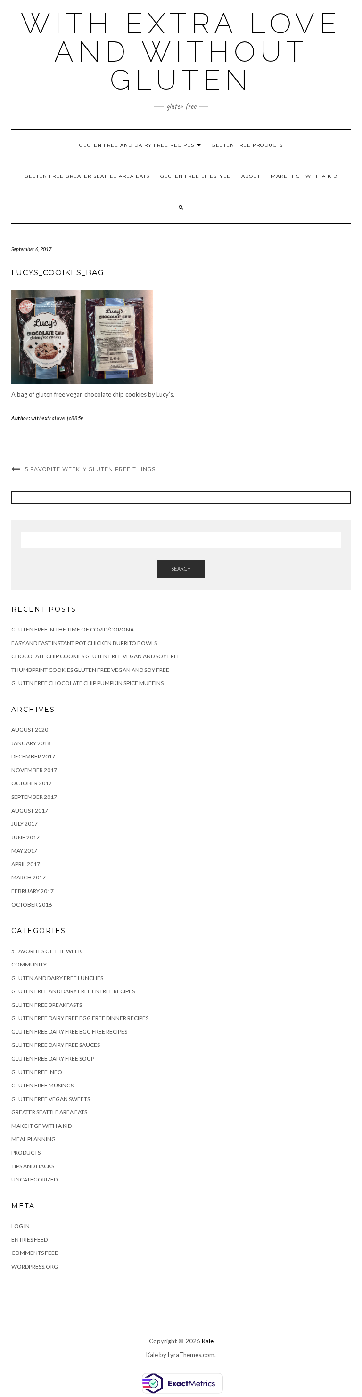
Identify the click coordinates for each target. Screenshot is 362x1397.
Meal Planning (33, 1138)
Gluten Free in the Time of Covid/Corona (72, 629)
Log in (20, 1225)
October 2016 (31, 904)
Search (181, 569)
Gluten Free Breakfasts (46, 1004)
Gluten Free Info (36, 1072)
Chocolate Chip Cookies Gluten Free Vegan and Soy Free (96, 656)
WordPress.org (34, 1266)
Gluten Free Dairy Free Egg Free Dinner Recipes (79, 1018)
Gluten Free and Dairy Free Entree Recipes (73, 991)
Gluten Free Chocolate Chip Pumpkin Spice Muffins (87, 683)
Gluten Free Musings (42, 1085)
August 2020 (29, 729)
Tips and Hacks (32, 1166)
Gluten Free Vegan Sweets (50, 1098)
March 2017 (28, 877)
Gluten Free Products (247, 145)
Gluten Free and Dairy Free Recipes (137, 145)
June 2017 (25, 837)
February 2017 (32, 890)
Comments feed (34, 1252)
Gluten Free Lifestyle (195, 176)
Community (29, 964)
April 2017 (25, 864)
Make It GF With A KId (304, 176)
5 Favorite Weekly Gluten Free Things (90, 469)
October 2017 (31, 783)
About (250, 176)
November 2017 (34, 770)
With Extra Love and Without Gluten (181, 51)
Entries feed (29, 1239)
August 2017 (29, 810)
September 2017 (34, 796)
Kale (208, 1341)
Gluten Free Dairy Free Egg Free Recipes (69, 1031)
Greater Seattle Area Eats (49, 1112)
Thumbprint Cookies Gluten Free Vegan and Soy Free (90, 669)
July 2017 (24, 823)
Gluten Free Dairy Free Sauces (55, 1044)
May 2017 (24, 850)
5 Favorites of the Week (46, 951)
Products (26, 1152)
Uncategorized (34, 1179)
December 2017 (33, 756)
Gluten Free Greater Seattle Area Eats (87, 176)
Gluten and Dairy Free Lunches (57, 978)
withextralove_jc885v (57, 418)
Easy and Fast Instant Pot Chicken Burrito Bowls (84, 643)
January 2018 (30, 743)
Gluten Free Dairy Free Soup (52, 1058)
